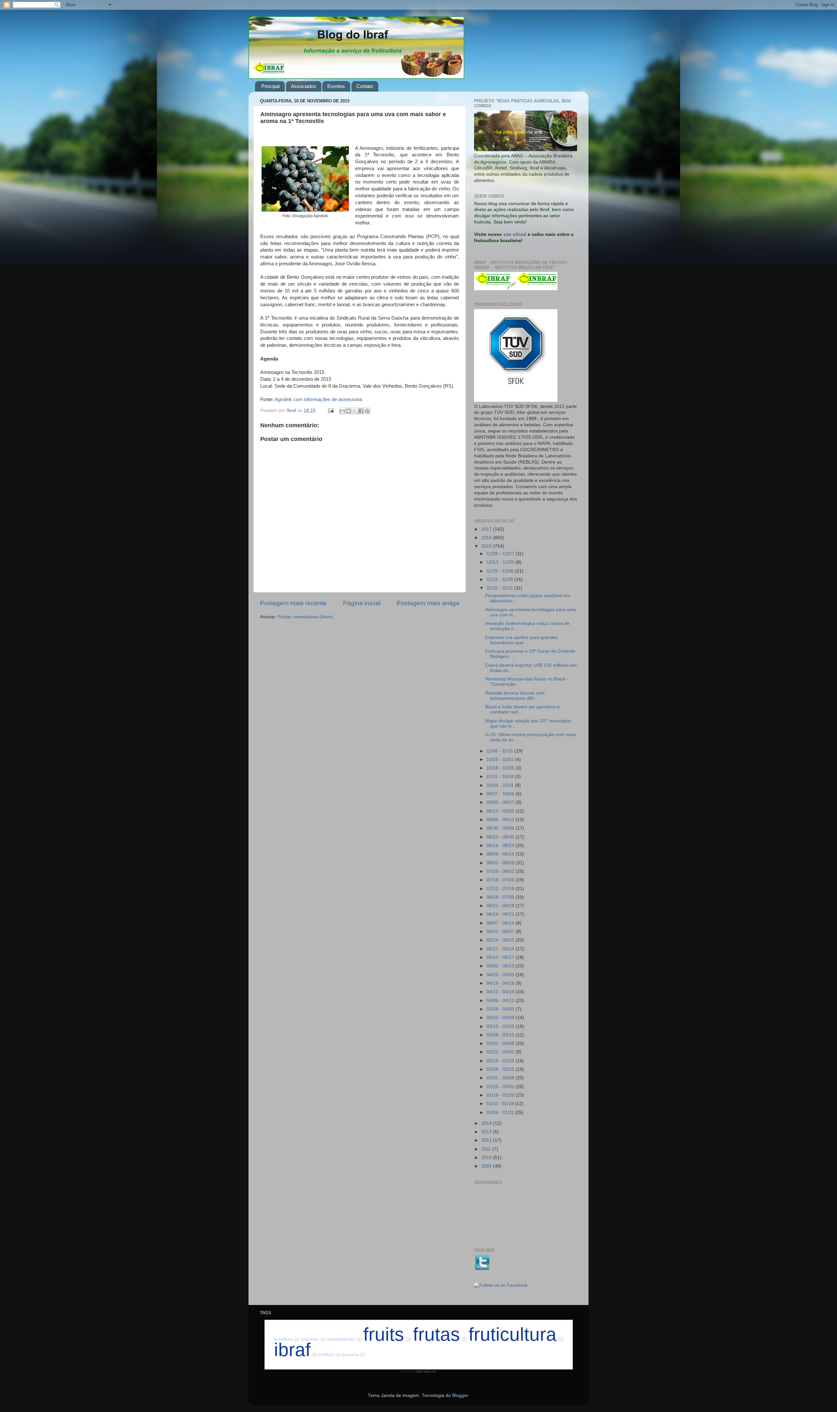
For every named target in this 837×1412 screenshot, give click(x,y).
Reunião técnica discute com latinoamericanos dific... (515, 696)
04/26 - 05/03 (501, 974)
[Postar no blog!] (348, 411)
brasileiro (287, 1339)
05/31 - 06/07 (501, 931)
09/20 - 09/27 (501, 802)
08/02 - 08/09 (501, 862)
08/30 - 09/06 (501, 828)
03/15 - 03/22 (501, 1026)
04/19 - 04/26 (501, 983)
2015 (487, 546)
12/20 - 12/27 (501, 553)
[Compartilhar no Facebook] (361, 411)
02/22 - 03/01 (501, 1052)
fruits (387, 1334)
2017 (487, 529)
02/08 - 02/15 (501, 1069)
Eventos (336, 86)
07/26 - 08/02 (501, 871)
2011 (486, 1149)
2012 (487, 1140)
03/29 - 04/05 (501, 1009)
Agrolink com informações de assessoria (318, 399)
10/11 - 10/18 (501, 776)
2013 (487, 1131)
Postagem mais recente (293, 603)
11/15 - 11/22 (500, 588)
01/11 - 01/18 (501, 1103)
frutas (440, 1334)
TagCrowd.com (426, 1371)
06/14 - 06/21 (501, 914)
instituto (329, 1354)
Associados (303, 86)
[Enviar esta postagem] (330, 410)
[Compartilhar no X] (354, 411)
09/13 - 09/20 (501, 811)
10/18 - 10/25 (501, 768)
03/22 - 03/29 (501, 1017)
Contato (364, 86)
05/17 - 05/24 (501, 948)
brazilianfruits (344, 1339)
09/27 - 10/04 (501, 793)
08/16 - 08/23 (501, 845)
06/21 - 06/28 (501, 905)
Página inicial (361, 603)
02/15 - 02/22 (501, 1060)
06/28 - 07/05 (501, 897)
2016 (487, 537)
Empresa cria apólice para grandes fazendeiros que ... (521, 640)
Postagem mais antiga (428, 603)
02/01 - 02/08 (501, 1077)
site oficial (514, 234)
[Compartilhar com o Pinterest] (367, 411)
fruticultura (516, 1334)
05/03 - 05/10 (501, 965)
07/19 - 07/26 (501, 879)
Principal (270, 86)
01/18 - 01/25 (501, 1095)
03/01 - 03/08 (501, 1043)
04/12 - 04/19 (501, 991)
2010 (487, 1157)
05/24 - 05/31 (501, 940)
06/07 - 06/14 (501, 923)
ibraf (295, 1349)
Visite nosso (488, 234)
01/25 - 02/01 (501, 1086)
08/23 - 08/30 (501, 837)
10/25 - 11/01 (501, 759)
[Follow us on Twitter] (482, 1269)
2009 (487, 1166)
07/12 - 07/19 (501, 888)
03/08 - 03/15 (501, 1035)
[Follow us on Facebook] (500, 1285)
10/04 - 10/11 (501, 785)
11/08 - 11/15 (500, 751)
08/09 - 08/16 (501, 854)
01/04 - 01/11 (501, 1112)
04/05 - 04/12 (501, 1000)
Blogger (460, 1395)
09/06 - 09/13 (501, 819)
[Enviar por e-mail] (342, 411)
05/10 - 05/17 (501, 957)
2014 (487, 1123)
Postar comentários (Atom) (305, 616)
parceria (353, 1354)
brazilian (313, 1339)
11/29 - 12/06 (501, 571)
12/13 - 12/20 (501, 562)
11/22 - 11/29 (500, 579)
